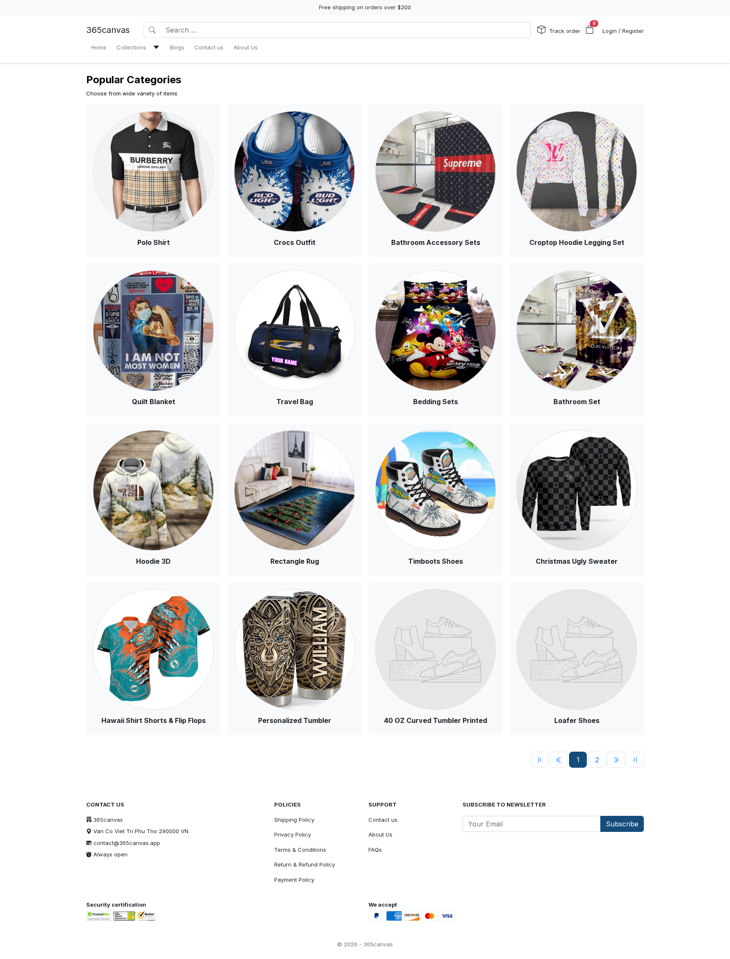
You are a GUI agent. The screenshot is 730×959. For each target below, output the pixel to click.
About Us (380, 834)
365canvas (108, 30)
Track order (564, 30)
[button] (590, 30)
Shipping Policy (294, 819)
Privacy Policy (292, 834)
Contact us (383, 819)
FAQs (375, 849)
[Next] (616, 760)
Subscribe (622, 824)
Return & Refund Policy (304, 864)
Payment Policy (294, 879)
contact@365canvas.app (126, 842)
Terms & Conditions (300, 849)
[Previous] (540, 760)
